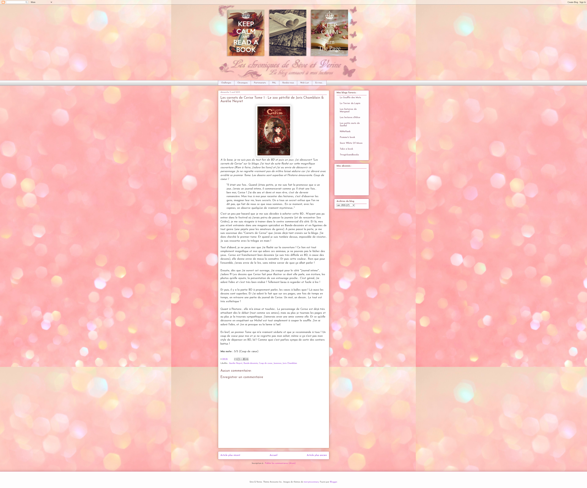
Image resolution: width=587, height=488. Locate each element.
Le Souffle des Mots (350, 97)
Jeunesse (277, 363)
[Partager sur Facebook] (244, 359)
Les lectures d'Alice (350, 117)
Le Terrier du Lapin (350, 103)
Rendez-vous (288, 83)
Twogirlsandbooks (349, 155)
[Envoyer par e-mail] (235, 359)
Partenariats (260, 83)
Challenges (226, 83)
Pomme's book (347, 137)
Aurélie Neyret (235, 363)
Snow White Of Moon (351, 143)
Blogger (333, 482)
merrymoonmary (311, 482)
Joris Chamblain (289, 363)
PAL (274, 83)
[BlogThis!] (238, 359)
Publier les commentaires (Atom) (280, 463)
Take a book (346, 149)
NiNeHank (345, 131)
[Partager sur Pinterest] (247, 359)
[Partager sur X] (241, 359)
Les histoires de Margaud (348, 110)
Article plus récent (230, 455)
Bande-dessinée (251, 363)
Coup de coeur (265, 363)
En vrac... (319, 83)
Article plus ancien (317, 455)
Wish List (304, 83)
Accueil (273, 455)
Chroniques (242, 83)
